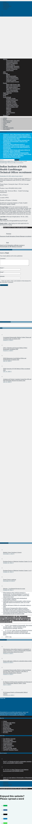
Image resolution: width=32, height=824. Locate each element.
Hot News (6, 3)
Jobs (4, 72)
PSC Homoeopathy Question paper (20, 620)
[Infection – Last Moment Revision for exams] (6, 586)
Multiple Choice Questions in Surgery (12, 552)
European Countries (11, 104)
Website (2, 276)
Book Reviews (7, 728)
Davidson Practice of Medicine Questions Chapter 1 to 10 (17, 570)
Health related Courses (12, 81)
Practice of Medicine (11, 69)
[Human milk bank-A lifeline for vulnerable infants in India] (6, 658)
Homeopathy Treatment (9, 741)
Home (4, 2)
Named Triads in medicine (9, 579)
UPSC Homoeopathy (12, 90)
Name (2, 268)
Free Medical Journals (9, 738)
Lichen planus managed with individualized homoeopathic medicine (15, 599)
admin (13, 176)
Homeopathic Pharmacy (12, 67)
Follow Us (6, 7)
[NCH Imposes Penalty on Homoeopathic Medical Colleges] (6, 689)
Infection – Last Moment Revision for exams (14, 588)
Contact (5, 9)
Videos (5, 118)
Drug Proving (10, 70)
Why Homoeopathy (8, 128)
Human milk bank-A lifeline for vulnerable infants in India (17, 661)
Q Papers (5, 94)
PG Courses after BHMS (10, 748)
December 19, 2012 (8, 581)
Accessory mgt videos (9, 722)
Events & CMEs (7, 724)
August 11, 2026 (7, 340)
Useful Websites (7, 744)
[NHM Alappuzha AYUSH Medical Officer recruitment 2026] (6, 366)
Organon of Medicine (12, 63)
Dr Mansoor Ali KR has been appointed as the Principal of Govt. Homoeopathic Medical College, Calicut (17, 682)
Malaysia (8, 108)
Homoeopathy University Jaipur (10, 619)
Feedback (6, 786)
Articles (5, 59)
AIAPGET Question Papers (10, 750)
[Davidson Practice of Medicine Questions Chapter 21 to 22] (6, 558)
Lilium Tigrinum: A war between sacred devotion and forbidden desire (15, 770)
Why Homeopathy (8, 740)
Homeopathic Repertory (12, 66)
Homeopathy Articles (12, 62)
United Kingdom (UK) (12, 107)
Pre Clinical (6, 725)
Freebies (5, 126)
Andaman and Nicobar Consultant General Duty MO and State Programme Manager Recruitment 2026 (17, 379)
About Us (5, 781)
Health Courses (7, 747)
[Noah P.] (5, 759)
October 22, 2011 (8, 563)
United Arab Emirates (12, 100)
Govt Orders (6, 129)
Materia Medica (10, 65)
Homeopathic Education (12, 60)
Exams (5, 83)
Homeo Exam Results (12, 91)
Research (5, 115)
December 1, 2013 (8, 553)
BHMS (8, 74)
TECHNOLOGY (7, 121)
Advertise (5, 783)
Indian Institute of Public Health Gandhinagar (15, 227)
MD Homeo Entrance (12, 87)
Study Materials (7, 93)
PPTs (4, 95)
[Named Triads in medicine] (6, 577)
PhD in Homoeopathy (12, 77)
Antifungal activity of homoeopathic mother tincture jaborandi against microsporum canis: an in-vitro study (17, 602)
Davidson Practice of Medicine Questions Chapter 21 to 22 (17, 561)
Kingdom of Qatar (11, 101)
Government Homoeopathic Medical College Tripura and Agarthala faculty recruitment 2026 (17, 338)
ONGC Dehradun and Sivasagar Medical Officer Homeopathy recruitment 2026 (15, 348)
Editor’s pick (3, 639)
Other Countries (10, 112)
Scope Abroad (7, 97)
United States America (12, 105)
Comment (2, 258)
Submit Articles (7, 6)
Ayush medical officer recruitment (7, 616)
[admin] (5, 775)
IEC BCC (5, 732)
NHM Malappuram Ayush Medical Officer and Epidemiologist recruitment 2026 (14, 359)
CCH (15, 616)
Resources (6, 4)
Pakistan (8, 109)
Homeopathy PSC (10, 617)
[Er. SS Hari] (5, 767)
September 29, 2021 (5, 176)
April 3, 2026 (6, 684)
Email (1, 272)
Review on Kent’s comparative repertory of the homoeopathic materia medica (17, 762)
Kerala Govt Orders (8, 729)
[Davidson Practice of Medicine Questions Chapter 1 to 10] (6, 568)
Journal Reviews (7, 743)
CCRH (18, 616)
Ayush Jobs (18, 176)
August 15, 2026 (7, 674)
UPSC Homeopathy (8, 745)
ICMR (18, 619)
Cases (5, 123)
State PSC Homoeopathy (13, 88)
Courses (5, 73)
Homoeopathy (17, 617)
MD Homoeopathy (11, 76)
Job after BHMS (25, 619)
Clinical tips (6, 727)
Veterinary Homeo (11, 80)
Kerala (8, 114)
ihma (21, 619)
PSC (12, 620)
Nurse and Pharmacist (12, 79)
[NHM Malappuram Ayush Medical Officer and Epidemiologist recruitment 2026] (6, 355)
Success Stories (7, 731)
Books (5, 119)
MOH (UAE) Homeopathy (13, 86)
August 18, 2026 (7, 662)
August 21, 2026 (7, 653)
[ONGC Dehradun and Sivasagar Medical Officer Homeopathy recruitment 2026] (6, 345)
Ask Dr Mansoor (7, 784)
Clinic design (6, 122)
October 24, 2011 (8, 590)
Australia (8, 111)
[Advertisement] (16, 41)
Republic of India (11, 98)
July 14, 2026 (6, 361)
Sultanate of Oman (11, 102)
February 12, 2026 (8, 695)
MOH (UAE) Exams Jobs (13, 84)
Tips (4, 125)
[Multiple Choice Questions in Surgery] (6, 549)
